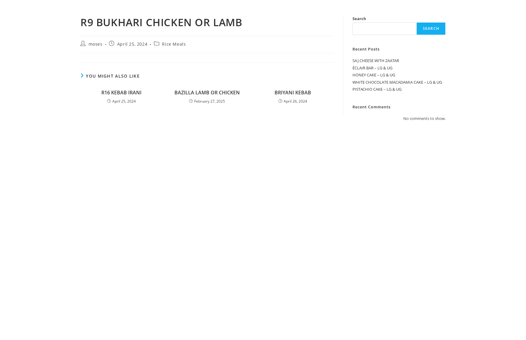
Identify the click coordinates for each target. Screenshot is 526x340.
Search (359, 18)
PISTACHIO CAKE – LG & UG (377, 89)
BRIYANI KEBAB (293, 92)
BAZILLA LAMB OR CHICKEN (207, 92)
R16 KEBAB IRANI (121, 92)
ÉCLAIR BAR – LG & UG (372, 68)
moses (96, 44)
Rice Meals (174, 44)
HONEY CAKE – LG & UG (373, 75)
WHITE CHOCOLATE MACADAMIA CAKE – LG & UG (397, 82)
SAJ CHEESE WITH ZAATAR (375, 60)
